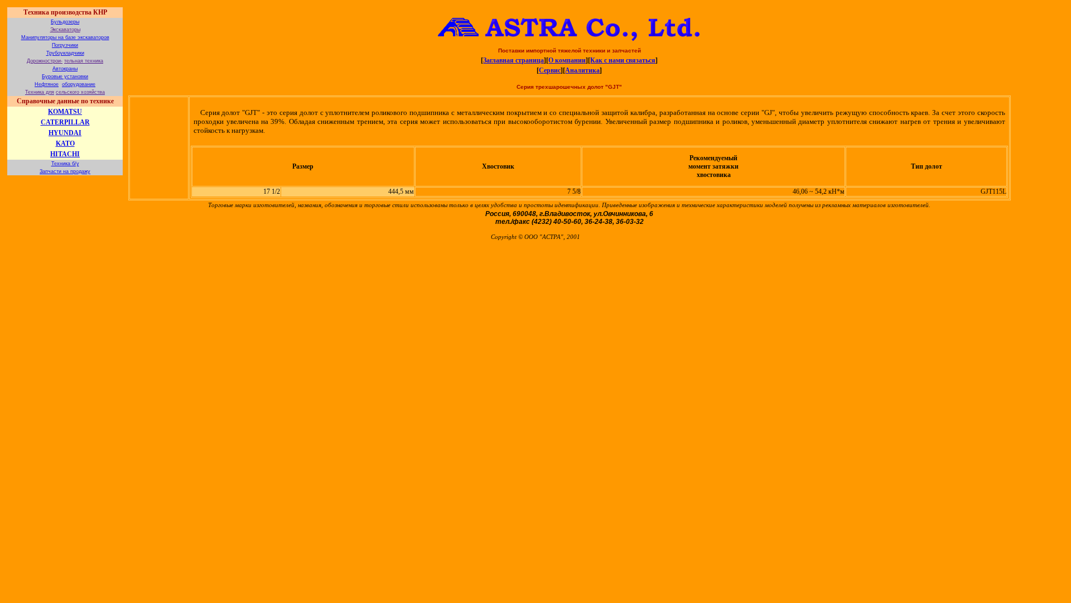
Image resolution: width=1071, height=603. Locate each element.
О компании (567, 60)
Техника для (39, 92)
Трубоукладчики (65, 53)
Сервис (550, 70)
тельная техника (83, 61)
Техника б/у (65, 163)
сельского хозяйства (80, 92)
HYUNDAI (65, 133)
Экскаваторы (65, 29)
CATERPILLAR (65, 122)
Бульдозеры (65, 22)
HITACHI (65, 154)
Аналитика (582, 70)
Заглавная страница (513, 60)
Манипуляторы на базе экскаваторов (65, 37)
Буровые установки (65, 76)
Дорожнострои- (44, 61)
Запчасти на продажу (65, 171)
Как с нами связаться (622, 60)
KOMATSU (65, 112)
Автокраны (65, 68)
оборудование (78, 84)
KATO (65, 143)
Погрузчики (65, 45)
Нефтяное (47, 84)
